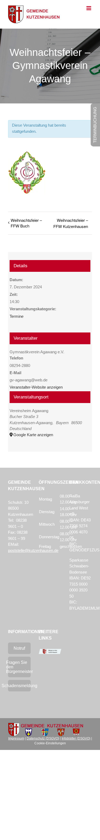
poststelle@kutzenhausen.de (33, 550)
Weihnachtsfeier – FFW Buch (26, 223)
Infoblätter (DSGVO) (76, 738)
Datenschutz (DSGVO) (43, 738)
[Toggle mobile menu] (89, 8)
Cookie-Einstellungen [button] (50, 743)
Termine (16, 316)
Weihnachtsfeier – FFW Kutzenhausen (70, 223)
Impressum (16, 738)
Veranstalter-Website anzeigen (36, 387)
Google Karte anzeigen (33, 434)
